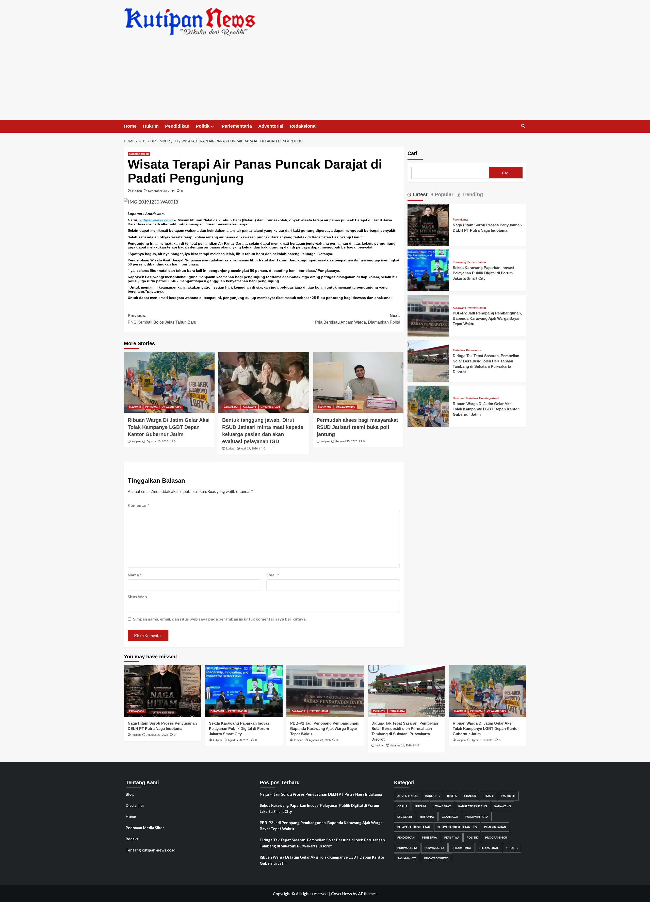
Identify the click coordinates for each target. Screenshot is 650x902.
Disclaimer (135, 805)
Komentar (139, 505)
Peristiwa (151, 406)
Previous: (162, 318)
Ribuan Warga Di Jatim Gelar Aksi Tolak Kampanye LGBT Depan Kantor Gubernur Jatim (169, 427)
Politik (202, 126)
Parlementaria (237, 126)
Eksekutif (508, 795)
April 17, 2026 (249, 448)
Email (272, 574)
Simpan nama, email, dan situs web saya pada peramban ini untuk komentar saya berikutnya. (220, 618)
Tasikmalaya (407, 858)
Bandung (432, 795)
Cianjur (470, 795)
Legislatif (405, 816)
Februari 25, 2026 (346, 441)
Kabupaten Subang (472, 806)
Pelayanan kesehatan (413, 827)
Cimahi (488, 795)
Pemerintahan (476, 262)
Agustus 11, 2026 (401, 745)
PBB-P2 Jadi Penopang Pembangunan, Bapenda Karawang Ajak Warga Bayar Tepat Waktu (487, 318)
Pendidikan (177, 126)
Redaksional (303, 126)
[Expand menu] (212, 126)
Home (130, 126)
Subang (512, 847)
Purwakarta (460, 219)
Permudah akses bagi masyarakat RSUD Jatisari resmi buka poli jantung (357, 427)
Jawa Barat (231, 406)
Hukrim (151, 126)
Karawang (249, 406)
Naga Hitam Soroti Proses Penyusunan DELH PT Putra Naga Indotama (321, 794)
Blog (130, 794)
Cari (412, 153)
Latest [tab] (419, 194)
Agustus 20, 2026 (238, 740)
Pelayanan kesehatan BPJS (457, 827)
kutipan (137, 191)
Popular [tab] (443, 194)
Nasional (135, 406)
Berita (452, 795)
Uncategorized (139, 153)
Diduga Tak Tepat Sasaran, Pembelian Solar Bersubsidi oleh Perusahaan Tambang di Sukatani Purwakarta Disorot (322, 843)
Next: (357, 318)
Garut (402, 806)
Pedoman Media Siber (145, 827)
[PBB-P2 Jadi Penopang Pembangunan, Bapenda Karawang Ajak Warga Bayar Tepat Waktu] (428, 315)
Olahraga (450, 816)
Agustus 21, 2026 (157, 734)
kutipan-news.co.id (156, 220)
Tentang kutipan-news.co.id (150, 850)
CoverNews (341, 893)
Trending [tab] (471, 194)
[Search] (523, 126)
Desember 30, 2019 (161, 191)
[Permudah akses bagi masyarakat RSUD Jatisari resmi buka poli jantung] (358, 382)
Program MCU (496, 837)
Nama (134, 574)
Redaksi (132, 839)
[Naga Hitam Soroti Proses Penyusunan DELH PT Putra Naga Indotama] (428, 224)
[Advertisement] (325, 81)
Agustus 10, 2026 (157, 441)
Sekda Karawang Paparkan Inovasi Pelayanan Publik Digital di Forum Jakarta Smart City (483, 272)
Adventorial (270, 126)
